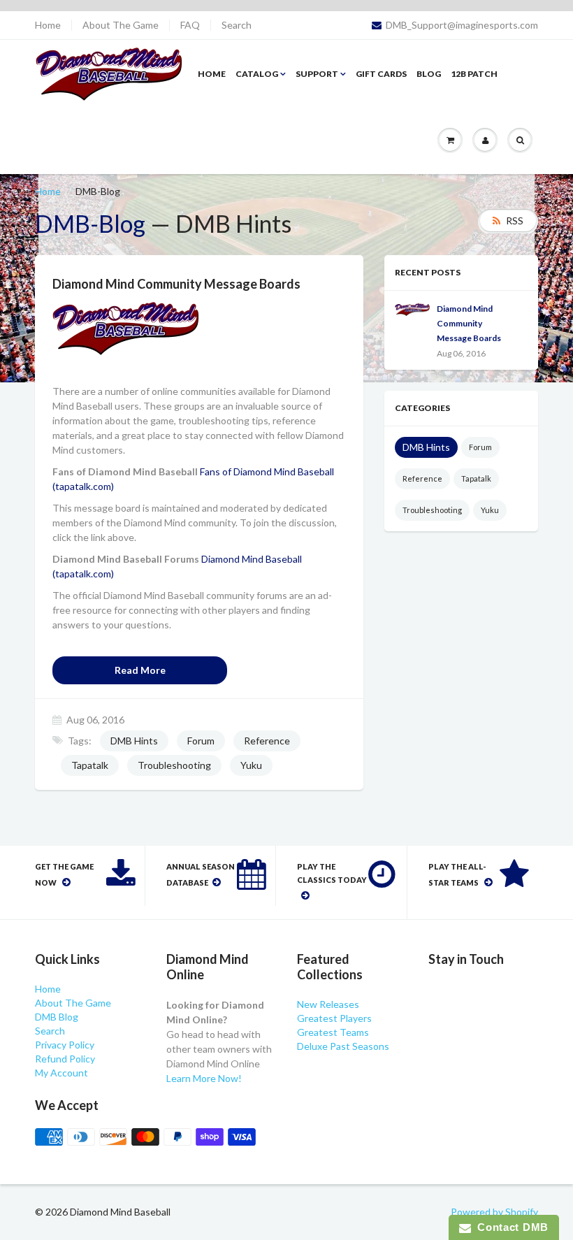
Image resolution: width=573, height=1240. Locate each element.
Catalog (256, 74)
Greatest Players (334, 1018)
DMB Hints (134, 741)
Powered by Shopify (494, 1212)
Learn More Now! (204, 1078)
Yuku (251, 765)
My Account (61, 1073)
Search (237, 25)
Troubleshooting (174, 765)
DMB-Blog (90, 223)
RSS (514, 220)
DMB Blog (56, 1017)
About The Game (120, 25)
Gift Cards (381, 74)
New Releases (328, 1004)
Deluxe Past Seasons (343, 1046)
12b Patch (474, 74)
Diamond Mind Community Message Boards (469, 323)
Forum (201, 741)
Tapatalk (89, 765)
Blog (428, 74)
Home (48, 25)
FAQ (190, 25)
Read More (140, 670)
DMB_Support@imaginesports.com (462, 25)
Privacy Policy (64, 1045)
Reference (267, 741)
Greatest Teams (333, 1032)
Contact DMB (510, 1227)
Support (317, 74)
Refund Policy (65, 1059)
